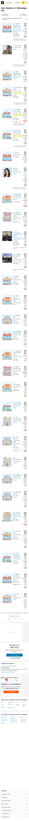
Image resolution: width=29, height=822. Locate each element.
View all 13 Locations (25, 173)
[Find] (23, 2)
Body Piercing (14, 721)
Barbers (21, 76)
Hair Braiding (23, 721)
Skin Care (3, 723)
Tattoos (3, 721)
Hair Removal (22, 218)
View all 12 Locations (25, 51)
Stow (2, 704)
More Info (15, 31)
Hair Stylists (16, 28)
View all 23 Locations (25, 599)
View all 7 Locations (25, 536)
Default (24, 14)
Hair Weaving (22, 237)
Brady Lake (10, 707)
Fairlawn (24, 701)
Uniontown (10, 704)
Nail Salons (21, 259)
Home (2, 612)
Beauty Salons (22, 91)
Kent (16, 701)
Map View (6, 14)
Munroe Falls (24, 705)
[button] (27, 2)
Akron (2, 701)
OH (6, 612)
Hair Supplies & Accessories (20, 669)
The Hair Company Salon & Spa (8, 666)
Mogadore (17, 704)
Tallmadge (10, 612)
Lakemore (3, 707)
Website (15, 30)
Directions (19, 30)
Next (22, 618)
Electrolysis (4, 717)
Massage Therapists (13, 718)
